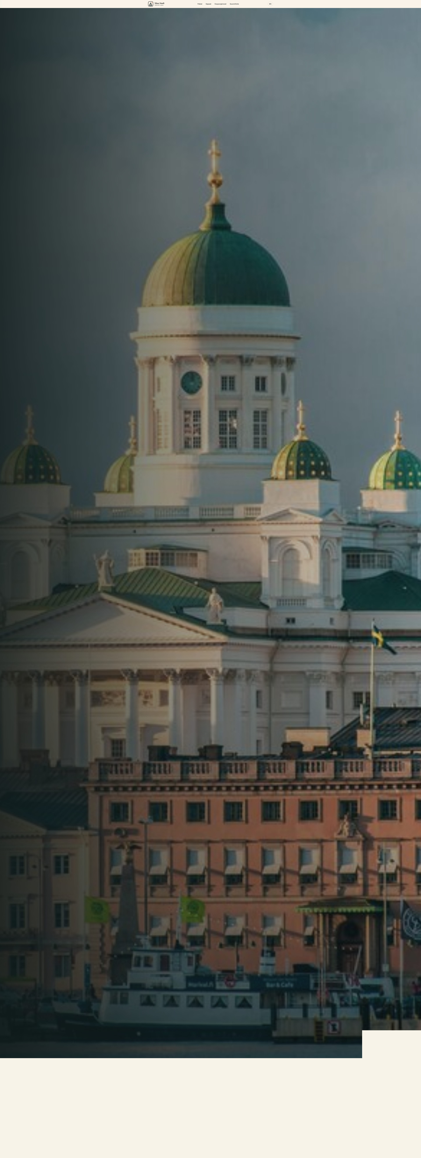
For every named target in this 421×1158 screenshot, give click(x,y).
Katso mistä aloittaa (158, 1136)
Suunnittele (234, 4)
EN (270, 4)
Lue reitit (176, 1136)
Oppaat (208, 4)
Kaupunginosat (220, 4)
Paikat (200, 4)
